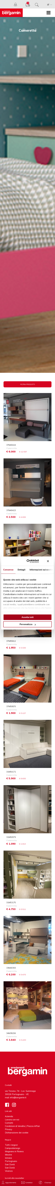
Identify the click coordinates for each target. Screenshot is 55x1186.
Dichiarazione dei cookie (16, 1132)
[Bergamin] (11, 12)
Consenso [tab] (8, 569)
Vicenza (9, 1171)
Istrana (8, 1158)
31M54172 (11, 772)
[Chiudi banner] (48, 561)
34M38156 (11, 1033)
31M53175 (11, 902)
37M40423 (11, 510)
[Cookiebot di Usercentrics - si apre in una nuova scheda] (28, 561)
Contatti (9, 1122)
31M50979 (11, 837)
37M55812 (11, 641)
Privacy (8, 1129)
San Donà (10, 1164)
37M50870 (11, 706)
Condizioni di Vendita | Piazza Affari (22, 1126)
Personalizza (26, 624)
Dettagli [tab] (21, 569)
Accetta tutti (28, 617)
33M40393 (11, 968)
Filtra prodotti (27, 384)
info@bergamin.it (18, 1097)
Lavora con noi (12, 1119)
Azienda (9, 1116)
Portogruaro (11, 1161)
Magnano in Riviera (14, 1151)
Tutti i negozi (11, 1145)
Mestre (8, 1154)
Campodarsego (12, 1148)
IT (48, 4)
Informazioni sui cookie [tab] (41, 569)
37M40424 (11, 445)
